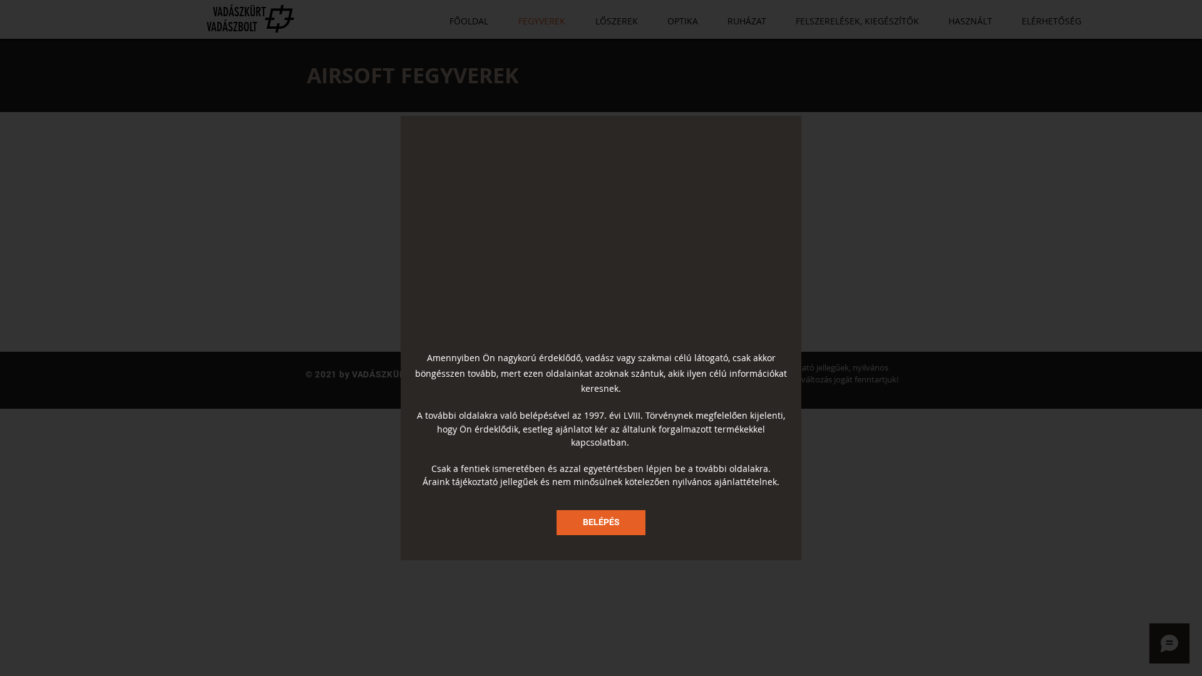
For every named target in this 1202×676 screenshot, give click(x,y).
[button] (601, 522)
